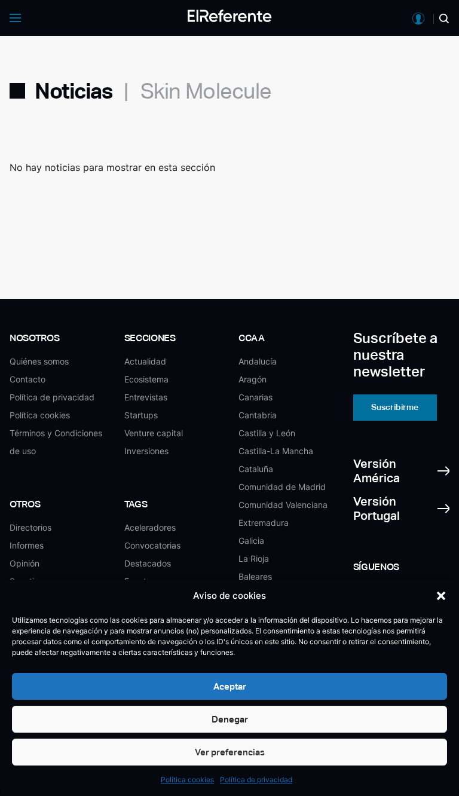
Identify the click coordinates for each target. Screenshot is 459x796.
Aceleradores (150, 527)
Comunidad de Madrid (282, 487)
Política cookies (187, 779)
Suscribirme (394, 407)
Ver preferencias (230, 752)
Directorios (30, 527)
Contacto (27, 379)
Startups (141, 415)
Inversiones (146, 451)
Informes (27, 545)
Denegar (230, 719)
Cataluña (255, 469)
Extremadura (263, 523)
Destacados (147, 563)
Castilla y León (266, 433)
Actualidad (145, 361)
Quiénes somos (39, 361)
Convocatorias (152, 545)
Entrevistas (145, 397)
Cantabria (257, 415)
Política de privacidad (256, 779)
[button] (441, 596)
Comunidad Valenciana (283, 505)
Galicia (251, 540)
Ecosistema (146, 379)
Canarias (255, 397)
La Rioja (253, 558)
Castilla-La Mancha (275, 451)
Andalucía (257, 361)
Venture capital (153, 433)
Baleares (255, 576)
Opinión (24, 563)
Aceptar (229, 686)
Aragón (252, 379)
